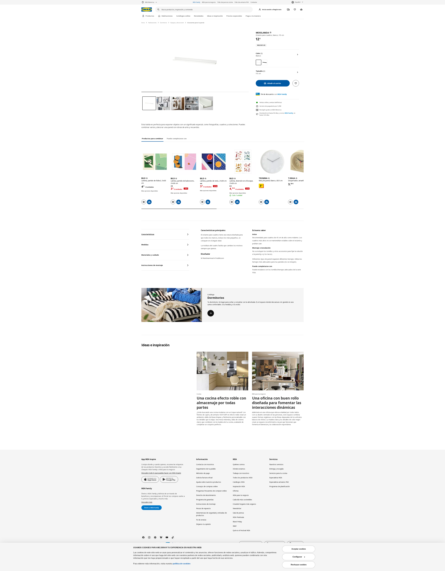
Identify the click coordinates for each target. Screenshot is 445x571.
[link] (264, 62)
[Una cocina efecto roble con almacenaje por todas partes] (222, 371)
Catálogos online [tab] (183, 16)
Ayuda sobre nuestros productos (208, 482)
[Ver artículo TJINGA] (301, 161)
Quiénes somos (239, 464)
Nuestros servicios (276, 464)
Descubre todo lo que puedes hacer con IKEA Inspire (161, 473)
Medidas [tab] (144, 245)
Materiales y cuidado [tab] (150, 255)
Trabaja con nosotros (241, 473)
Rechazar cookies (299, 565)
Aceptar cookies (298, 549)
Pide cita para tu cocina (225, 2)
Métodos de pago (203, 473)
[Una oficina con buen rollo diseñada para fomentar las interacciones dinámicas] (278, 371)
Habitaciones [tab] (167, 16)
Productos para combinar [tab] (152, 138)
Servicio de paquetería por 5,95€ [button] (270, 106)
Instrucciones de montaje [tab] (152, 265)
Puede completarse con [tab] (177, 138)
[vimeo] (161, 537)
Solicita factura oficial (204, 478)
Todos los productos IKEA (242, 478)
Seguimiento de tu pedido (206, 469)
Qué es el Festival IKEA (241, 530)
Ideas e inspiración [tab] (215, 16)
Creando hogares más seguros (244, 504)
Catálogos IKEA (239, 482)
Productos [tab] (150, 16)
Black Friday (237, 522)
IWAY (235, 526)
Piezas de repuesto (203, 508)
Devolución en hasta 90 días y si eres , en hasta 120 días (277, 114)
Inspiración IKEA (239, 486)
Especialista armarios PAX (279, 482)
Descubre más (146, 502)
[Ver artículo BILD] (154, 161)
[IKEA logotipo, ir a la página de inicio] (146, 9)
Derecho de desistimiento (206, 495)
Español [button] (297, 2)
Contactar (254, 2)
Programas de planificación (279, 486)
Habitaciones (152, 23)
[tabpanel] (252, 254)
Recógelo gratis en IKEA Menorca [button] (270, 110)
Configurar (297, 557)
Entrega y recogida (276, 469)
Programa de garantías (205, 500)
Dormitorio (163, 23)
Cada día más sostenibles (242, 500)
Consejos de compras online (207, 486)
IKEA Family (196, 2)
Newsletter (237, 508)
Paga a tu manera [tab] (253, 16)
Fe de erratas (201, 520)
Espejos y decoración (177, 23)
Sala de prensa (238, 513)
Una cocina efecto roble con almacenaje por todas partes (221, 403)
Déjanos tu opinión (203, 524)
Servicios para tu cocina (278, 473)
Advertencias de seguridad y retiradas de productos (211, 514)
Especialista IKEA (275, 478)
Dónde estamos (239, 469)
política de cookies (182, 564)
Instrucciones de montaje (206, 504)
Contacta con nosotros (205, 464)
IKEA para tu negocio (209, 2)
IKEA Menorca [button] (149, 2)
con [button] (274, 94)
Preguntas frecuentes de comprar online (211, 491)
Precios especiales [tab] (234, 16)
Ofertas (236, 491)
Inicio (143, 23)
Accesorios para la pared (195, 23)
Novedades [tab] (198, 16)
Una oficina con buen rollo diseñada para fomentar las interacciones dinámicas (276, 403)
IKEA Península (238, 517)
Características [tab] (147, 234)
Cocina (199, 394)
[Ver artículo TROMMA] (272, 161)
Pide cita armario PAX (242, 2)
